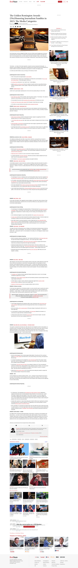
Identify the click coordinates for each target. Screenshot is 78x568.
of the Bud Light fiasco (24, 155)
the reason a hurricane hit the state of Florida (29, 184)
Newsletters (62, 564)
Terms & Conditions (55, 564)
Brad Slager (12, 23)
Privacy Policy (54, 565)
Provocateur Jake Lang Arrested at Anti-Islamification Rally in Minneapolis (31, 548)
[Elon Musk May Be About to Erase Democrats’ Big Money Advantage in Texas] (58, 124)
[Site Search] (67, 2)
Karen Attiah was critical (15, 96)
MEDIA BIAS (32, 439)
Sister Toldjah (59, 116)
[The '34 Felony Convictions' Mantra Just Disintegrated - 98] (61, 542)
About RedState (38, 560)
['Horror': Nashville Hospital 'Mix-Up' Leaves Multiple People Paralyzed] (16, 495)
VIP (35, 565)
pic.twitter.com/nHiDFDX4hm (41, 169)
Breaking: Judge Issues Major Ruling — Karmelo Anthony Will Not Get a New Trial (59, 149)
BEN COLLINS (14, 439)
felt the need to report (20, 370)
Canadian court (14, 274)
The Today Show (14, 82)
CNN (23, 439)
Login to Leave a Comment (29, 526)
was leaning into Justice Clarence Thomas (32, 392)
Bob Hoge (37, 503)
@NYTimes (31, 169)
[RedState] (13, 2)
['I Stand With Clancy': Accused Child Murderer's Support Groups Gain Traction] (58, 73)
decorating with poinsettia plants (29, 100)
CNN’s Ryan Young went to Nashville (30, 241)
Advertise (53, 562)
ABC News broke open (43, 238)
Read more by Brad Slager (43, 436)
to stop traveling (28, 76)
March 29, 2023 (35, 297)
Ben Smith (59, 133)
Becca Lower (59, 99)
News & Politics (46, 562)
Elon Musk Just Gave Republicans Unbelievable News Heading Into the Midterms (16, 548)
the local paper (33, 311)
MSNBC (36, 439)
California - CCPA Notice (64, 560)
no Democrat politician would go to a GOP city (32, 188)
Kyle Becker (11, 503)
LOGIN (64, 1)
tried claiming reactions (21, 149)
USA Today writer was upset (17, 120)
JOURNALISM (27, 439)
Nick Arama (24, 503)
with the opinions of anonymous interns (22, 403)
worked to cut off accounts (18, 84)
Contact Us (37, 562)
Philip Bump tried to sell (15, 153)
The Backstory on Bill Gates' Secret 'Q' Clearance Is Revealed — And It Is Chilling (16, 513)
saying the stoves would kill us (16, 151)
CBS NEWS (19, 439)
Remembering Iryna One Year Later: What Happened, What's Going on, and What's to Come (59, 115)
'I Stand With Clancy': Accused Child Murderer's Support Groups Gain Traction (59, 81)
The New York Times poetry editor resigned (19, 102)
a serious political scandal (20, 277)
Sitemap (61, 562)
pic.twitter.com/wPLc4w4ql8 (38, 295)
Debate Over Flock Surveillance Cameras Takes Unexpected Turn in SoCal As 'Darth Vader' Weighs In (42, 500)
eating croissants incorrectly (33, 104)
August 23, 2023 (36, 170)
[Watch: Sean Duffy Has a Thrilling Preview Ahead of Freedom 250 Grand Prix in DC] (58, 90)
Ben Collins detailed (18, 356)
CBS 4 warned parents (23, 308)
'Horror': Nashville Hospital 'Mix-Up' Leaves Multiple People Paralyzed (15, 500)
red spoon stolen (30, 314)
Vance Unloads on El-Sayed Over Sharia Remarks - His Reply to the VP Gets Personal (28, 513)
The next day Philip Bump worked (31, 246)
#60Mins (36, 294)
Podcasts (25, 1)
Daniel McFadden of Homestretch (17, 123)
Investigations (46, 560)
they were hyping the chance (22, 364)
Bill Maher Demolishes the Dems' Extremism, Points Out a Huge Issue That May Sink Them (28, 500)
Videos (30, 1)
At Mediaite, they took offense (27, 408)
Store (34, 1)
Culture (44, 564)
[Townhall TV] (43, 1)
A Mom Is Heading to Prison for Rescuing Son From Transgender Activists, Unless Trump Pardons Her (41, 514)
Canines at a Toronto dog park (16, 284)
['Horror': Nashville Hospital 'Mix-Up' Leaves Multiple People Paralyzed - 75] (46, 542)
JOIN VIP (60, 1)
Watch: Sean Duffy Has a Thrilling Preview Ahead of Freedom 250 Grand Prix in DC (59, 98)
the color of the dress (33, 249)
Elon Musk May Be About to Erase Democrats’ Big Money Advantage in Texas (59, 132)
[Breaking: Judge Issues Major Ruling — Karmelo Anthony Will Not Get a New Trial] (58, 142)
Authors (20, 1)
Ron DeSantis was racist (24, 126)
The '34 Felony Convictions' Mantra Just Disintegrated (61, 548)
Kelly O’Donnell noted (32, 359)
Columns (44, 565)
